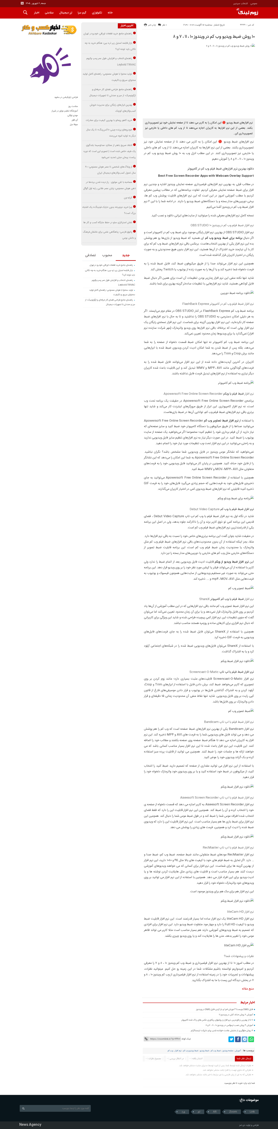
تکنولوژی (97, 12)
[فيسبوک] (238, 1039)
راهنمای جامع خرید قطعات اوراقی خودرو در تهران (107, 34)
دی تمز (242, 1125)
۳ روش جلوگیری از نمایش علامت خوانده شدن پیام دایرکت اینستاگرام (222, 1030)
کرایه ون (128, 198)
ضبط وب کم (216, 1051)
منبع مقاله (248, 988)
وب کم (170, 1051)
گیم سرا (82, 12)
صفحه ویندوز (227, 1051)
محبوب (107, 255)
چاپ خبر (152, 25)
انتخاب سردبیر (240, 4)
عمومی (253, 4)
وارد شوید (242, 1083)
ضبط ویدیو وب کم (190, 1051)
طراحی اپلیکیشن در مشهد (66, 97)
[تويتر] (231, 1039)
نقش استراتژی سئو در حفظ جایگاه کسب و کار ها (107, 222)
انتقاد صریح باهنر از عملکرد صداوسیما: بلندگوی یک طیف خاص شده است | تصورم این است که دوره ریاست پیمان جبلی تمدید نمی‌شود (110, 151)
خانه (110, 12)
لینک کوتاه (186, 1039)
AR (215, 1112)
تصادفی (90, 255)
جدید (126, 255)
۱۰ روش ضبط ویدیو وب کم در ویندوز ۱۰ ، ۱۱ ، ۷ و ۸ (214, 36)
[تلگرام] (244, 1039)
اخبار (36, 12)
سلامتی (49, 12)
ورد (183, 1112)
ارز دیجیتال (65, 12)
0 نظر (164, 25)
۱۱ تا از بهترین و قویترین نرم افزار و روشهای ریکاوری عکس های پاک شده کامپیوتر (217, 1020)
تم (199, 1112)
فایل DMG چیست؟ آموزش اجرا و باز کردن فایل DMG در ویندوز (224, 1009)
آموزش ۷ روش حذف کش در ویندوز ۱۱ (236, 1015)
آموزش (238, 1051)
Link (252, 1112)
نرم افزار (178, 1051)
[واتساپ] (251, 1039)
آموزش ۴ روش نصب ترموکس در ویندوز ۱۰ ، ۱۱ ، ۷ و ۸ (229, 1025)
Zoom (233, 1112)
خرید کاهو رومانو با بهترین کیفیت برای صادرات (109, 120)
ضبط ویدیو (204, 1051)
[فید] (22, 3)
